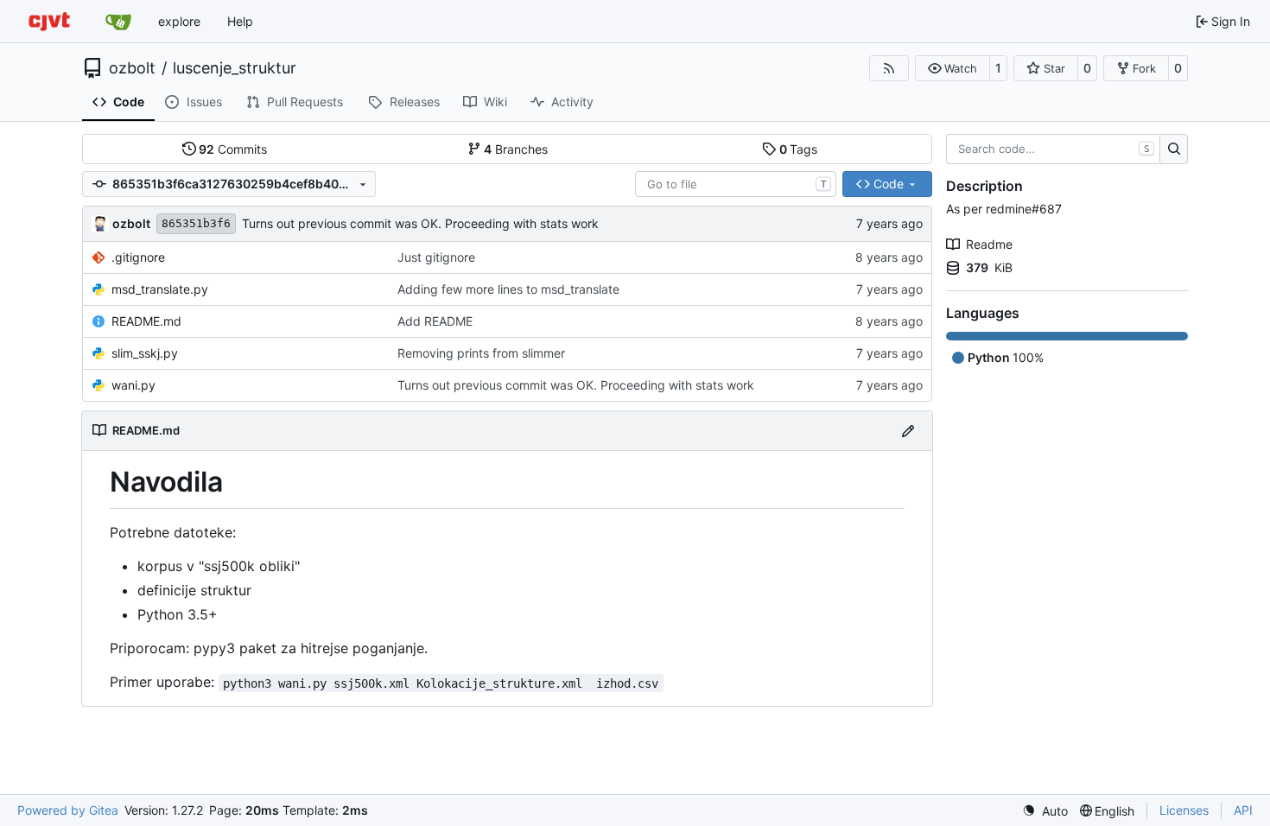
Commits (233, 149)
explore (179, 21)
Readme (989, 244)
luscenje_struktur (234, 68)
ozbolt (132, 68)
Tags (798, 149)
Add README (435, 321)
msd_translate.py (159, 289)
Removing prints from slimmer (481, 353)
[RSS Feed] (889, 68)
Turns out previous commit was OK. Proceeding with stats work (420, 223)
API (1243, 810)
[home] (49, 21)
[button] (952, 68)
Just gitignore (436, 257)
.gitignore (138, 257)
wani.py (133, 385)
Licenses (1184, 810)
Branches (516, 149)
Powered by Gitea (67, 810)
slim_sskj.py (144, 353)
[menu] (1045, 811)
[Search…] (1173, 149)
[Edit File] (908, 430)
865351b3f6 (196, 223)
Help (240, 21)
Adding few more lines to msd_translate (508, 289)
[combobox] (735, 184)
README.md (146, 321)
